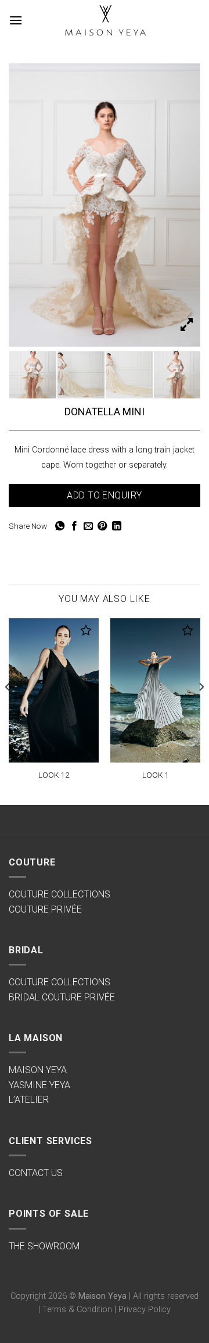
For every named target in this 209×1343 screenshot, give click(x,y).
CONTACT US (36, 1172)
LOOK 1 (155, 774)
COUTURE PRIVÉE (45, 909)
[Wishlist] (86, 630)
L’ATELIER (29, 1099)
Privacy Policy (144, 1309)
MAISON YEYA (38, 1069)
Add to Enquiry (104, 495)
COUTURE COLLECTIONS (59, 894)
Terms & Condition (77, 1309)
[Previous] (8, 710)
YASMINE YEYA (39, 1085)
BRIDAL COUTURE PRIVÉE (62, 997)
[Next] (201, 710)
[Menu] (16, 20)
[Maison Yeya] (104, 20)
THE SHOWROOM (44, 1246)
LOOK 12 (54, 774)
